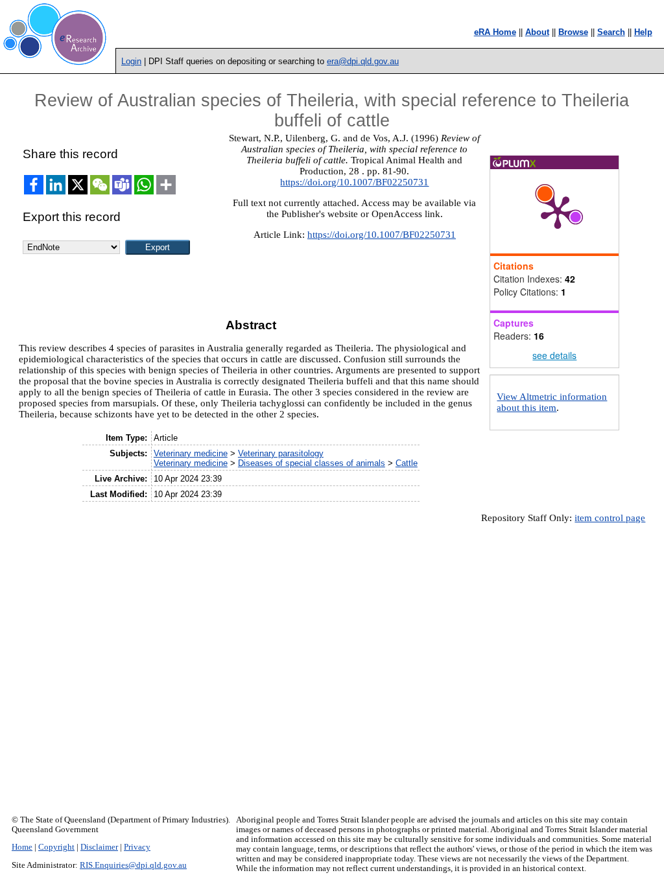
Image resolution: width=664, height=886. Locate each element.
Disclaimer (99, 847)
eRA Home (495, 32)
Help (643, 32)
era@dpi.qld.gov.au (363, 61)
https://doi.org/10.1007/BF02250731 (354, 182)
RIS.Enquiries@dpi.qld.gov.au (133, 865)
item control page (610, 518)
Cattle (407, 463)
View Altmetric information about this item (552, 402)
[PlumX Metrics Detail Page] (558, 211)
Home (22, 847)
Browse (573, 32)
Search (611, 32)
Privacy (137, 847)
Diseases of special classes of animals (311, 463)
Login (131, 61)
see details (554, 355)
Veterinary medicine (191, 453)
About (537, 32)
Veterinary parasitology (281, 453)
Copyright (56, 847)
